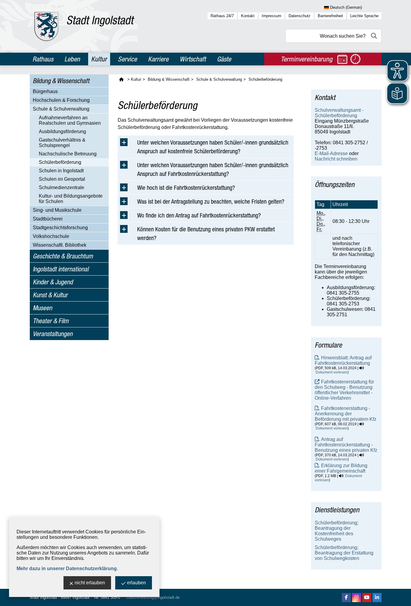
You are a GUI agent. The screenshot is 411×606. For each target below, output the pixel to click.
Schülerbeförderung (60, 162)
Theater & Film (51, 321)
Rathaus (42, 59)
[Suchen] (375, 36)
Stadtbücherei (48, 218)
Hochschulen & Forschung (61, 100)
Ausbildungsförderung (62, 131)
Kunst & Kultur (50, 295)
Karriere (158, 59)
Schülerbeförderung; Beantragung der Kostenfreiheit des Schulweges (336, 531)
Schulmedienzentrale (61, 187)
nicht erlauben (90, 582)
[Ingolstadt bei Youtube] (366, 597)
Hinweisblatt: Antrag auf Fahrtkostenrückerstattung (343, 360)
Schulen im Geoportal (62, 179)
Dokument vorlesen (332, 372)
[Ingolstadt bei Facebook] (346, 597)
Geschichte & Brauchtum (63, 256)
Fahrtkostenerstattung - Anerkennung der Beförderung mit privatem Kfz (345, 414)
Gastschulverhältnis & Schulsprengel (62, 142)
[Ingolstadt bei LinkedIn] (377, 597)
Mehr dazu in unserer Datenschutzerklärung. (67, 568)
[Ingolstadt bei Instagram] (356, 597)
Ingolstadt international (60, 269)
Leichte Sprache (364, 16)
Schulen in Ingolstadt (61, 170)
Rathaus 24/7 (222, 16)
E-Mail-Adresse (331, 153)
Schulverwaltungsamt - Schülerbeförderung (339, 113)
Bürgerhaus (45, 91)
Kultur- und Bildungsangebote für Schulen (71, 198)
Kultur (99, 59)
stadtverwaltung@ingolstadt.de (153, 597)
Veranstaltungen (53, 334)
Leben (72, 59)
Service (127, 59)
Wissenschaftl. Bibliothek (59, 245)
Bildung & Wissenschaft (61, 81)
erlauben (136, 582)
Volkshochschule (51, 236)
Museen (42, 308)
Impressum (271, 16)
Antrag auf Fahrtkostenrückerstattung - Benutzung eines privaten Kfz (346, 445)
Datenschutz (300, 16)
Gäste (224, 59)
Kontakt (248, 16)
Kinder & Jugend (53, 282)
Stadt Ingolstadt (43, 597)
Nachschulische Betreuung (68, 153)
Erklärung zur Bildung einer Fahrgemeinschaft (341, 468)
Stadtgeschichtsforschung (60, 227)
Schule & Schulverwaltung (61, 108)
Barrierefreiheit (330, 16)
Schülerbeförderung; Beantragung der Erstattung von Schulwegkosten (344, 553)
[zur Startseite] (84, 26)
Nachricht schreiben (336, 158)
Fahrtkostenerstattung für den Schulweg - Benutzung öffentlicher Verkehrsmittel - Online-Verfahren (344, 390)
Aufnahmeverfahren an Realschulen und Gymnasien (70, 120)
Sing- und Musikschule (57, 210)
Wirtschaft (193, 59)
